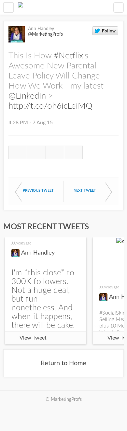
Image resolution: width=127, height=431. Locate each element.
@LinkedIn (27, 96)
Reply (18, 152)
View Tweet (33, 338)
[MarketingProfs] (20, 7)
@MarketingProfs (45, 34)
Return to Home (63, 363)
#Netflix (68, 56)
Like (55, 152)
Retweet (36, 152)
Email (73, 152)
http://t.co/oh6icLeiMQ (50, 106)
